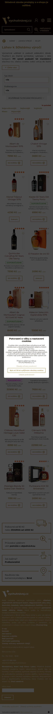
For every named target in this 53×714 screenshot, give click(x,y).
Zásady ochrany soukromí (26, 366)
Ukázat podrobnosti (26, 374)
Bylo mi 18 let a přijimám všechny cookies (26, 370)
